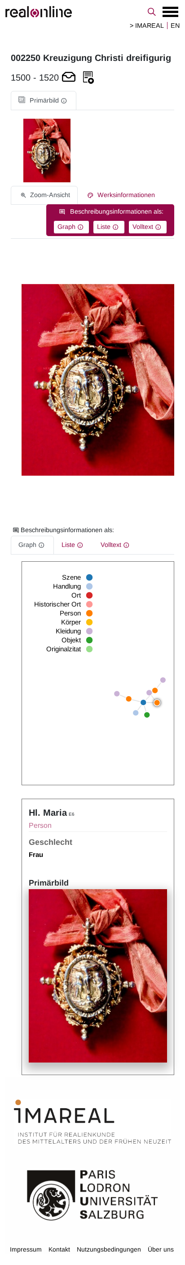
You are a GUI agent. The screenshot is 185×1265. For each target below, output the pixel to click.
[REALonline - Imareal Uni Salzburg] (92, 11)
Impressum (26, 1249)
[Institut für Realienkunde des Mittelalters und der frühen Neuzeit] (92, 1122)
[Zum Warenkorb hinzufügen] (69, 78)
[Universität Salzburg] (92, 1194)
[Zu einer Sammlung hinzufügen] (88, 78)
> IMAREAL (147, 25)
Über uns (161, 1249)
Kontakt (59, 1249)
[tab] (43, 100)
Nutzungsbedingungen (109, 1249)
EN (175, 25)
